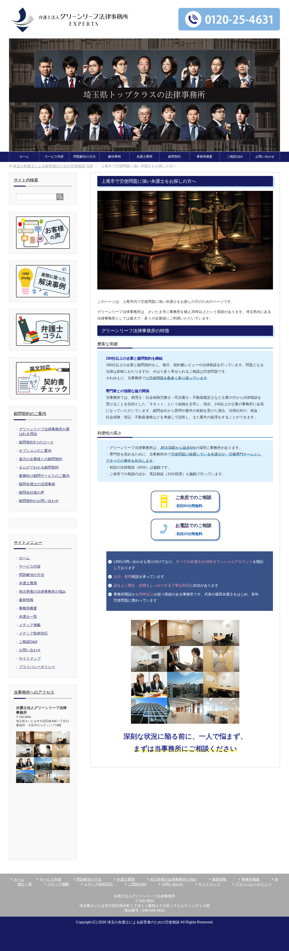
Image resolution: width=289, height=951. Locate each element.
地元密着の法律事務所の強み (42, 591)
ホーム (24, 156)
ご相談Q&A (235, 156)
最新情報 (26, 600)
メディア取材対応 (33, 633)
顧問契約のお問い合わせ (39, 501)
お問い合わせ (264, 156)
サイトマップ (30, 658)
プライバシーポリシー (37, 667)
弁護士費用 (144, 156)
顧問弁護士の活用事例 (37, 484)
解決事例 (114, 156)
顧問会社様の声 (31, 492)
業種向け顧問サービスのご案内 (44, 476)
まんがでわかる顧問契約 (39, 467)
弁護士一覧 (28, 617)
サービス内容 (54, 156)
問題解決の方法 (84, 156)
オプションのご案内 (35, 451)
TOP (53, 166)
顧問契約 (174, 156)
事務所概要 (204, 156)
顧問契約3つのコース (36, 442)
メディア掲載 (30, 625)
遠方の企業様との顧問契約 (40, 459)
